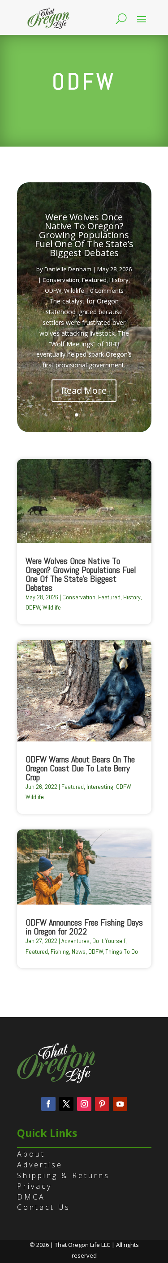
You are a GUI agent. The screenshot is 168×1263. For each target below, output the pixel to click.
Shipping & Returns (63, 1175)
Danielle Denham (67, 269)
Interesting (99, 787)
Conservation (61, 280)
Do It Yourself (108, 941)
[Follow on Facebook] (48, 1104)
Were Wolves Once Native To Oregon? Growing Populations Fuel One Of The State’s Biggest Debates (84, 235)
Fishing (60, 951)
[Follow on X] (66, 1104)
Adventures (75, 941)
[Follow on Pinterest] (102, 1104)
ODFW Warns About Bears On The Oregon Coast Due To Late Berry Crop (80, 768)
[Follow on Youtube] (120, 1104)
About (31, 1154)
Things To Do (121, 951)
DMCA (31, 1197)
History (119, 280)
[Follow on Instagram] (84, 1104)
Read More (84, 390)
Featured (94, 280)
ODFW (53, 290)
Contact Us (43, 1207)
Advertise (40, 1165)
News (79, 951)
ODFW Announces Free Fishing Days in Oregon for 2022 (84, 927)
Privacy (34, 1186)
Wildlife (74, 290)
